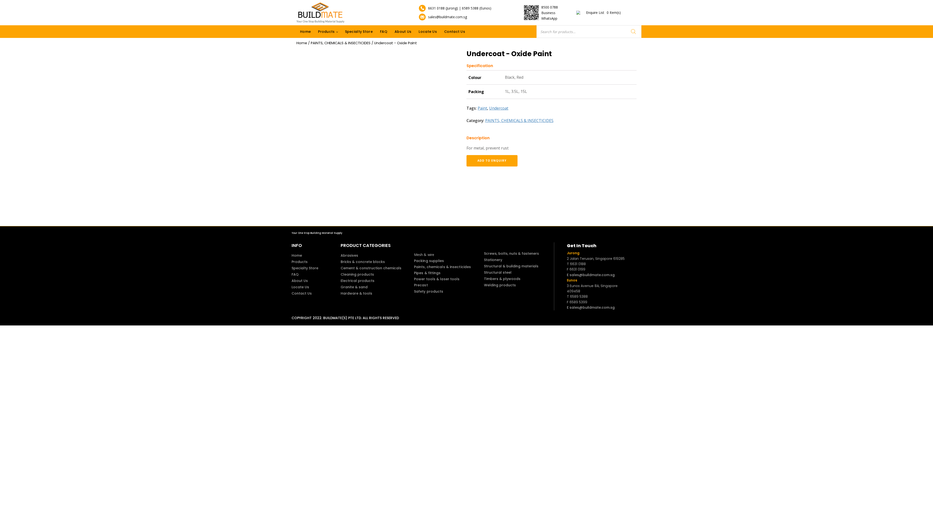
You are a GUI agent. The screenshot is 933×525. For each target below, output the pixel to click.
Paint (482, 108)
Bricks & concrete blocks (363, 261)
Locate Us (428, 31)
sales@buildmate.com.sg (447, 17)
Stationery (493, 259)
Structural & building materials (511, 266)
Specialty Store (359, 31)
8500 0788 (549, 7)
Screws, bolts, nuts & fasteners (511, 253)
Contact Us (454, 31)
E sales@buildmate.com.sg (591, 274)
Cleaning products (357, 274)
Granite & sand (354, 287)
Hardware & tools (356, 293)
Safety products (428, 291)
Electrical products (357, 280)
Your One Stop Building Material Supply (317, 233)
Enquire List (603, 12)
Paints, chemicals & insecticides (442, 266)
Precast (421, 285)
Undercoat (498, 108)
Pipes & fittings (427, 273)
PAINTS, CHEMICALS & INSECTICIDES (341, 43)
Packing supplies (429, 260)
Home (305, 31)
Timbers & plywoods (502, 278)
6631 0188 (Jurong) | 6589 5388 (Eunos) (459, 8)
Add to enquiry (492, 160)
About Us (403, 31)
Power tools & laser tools (437, 279)
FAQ (383, 31)
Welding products (500, 285)
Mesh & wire (424, 254)
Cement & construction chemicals (371, 268)
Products (326, 31)
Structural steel (497, 272)
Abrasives (349, 255)
